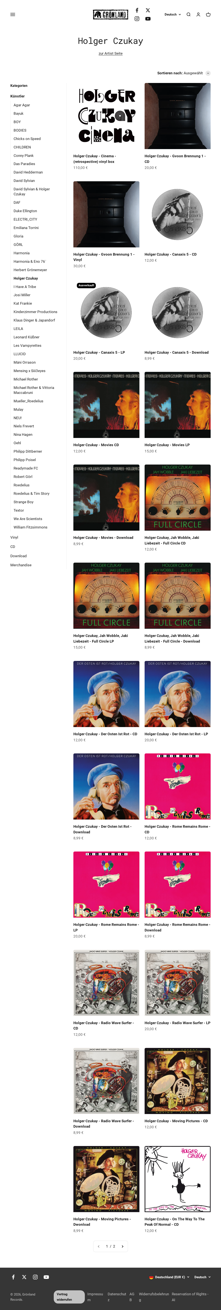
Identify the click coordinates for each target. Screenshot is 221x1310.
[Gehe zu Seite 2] (122, 1246)
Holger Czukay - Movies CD (96, 445)
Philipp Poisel (25, 460)
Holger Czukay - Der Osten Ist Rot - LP (176, 734)
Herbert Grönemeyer (30, 270)
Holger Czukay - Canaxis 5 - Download (177, 352)
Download (18, 556)
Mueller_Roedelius (28, 401)
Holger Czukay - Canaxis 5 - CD (171, 254)
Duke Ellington (25, 211)
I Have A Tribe (25, 287)
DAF (17, 202)
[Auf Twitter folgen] (148, 10)
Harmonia (22, 253)
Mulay (18, 409)
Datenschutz (117, 1297)
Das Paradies (24, 164)
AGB (131, 1297)
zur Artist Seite (111, 53)
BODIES (20, 130)
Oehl (17, 443)
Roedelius (22, 485)
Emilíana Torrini (26, 228)
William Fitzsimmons (30, 527)
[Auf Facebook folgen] (137, 10)
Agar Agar (22, 105)
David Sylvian (24, 180)
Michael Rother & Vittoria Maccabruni (34, 390)
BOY (17, 122)
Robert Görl (23, 476)
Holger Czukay (26, 278)
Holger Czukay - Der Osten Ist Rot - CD (105, 734)
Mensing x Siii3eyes (30, 371)
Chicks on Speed (27, 139)
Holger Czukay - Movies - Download (103, 537)
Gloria (18, 236)
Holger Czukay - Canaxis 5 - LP (99, 352)
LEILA (18, 328)
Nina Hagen (23, 434)
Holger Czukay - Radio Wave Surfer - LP (177, 1023)
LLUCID (20, 354)
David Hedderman (28, 172)
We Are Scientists (28, 519)
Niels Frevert (24, 426)
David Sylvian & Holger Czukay (32, 191)
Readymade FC (26, 468)
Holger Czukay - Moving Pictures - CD (176, 1121)
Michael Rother (26, 379)
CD (12, 546)
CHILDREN (22, 147)
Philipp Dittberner (28, 451)
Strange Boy (23, 502)
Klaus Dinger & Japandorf (34, 320)
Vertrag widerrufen (64, 1296)
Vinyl (14, 537)
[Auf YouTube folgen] (148, 19)
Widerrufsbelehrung (154, 1297)
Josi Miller (22, 295)
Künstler (17, 96)
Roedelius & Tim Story (31, 493)
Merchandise (21, 565)
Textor (19, 510)
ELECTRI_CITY (25, 219)
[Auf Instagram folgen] (137, 19)
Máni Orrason (25, 362)
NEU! (18, 418)
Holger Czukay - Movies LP (167, 445)
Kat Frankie (23, 303)
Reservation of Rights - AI (190, 1297)
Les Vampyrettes (27, 345)
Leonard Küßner (26, 337)
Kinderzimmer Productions (35, 312)
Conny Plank (24, 155)
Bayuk (19, 113)
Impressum (95, 1297)
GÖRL (18, 244)
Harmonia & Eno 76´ (30, 261)
